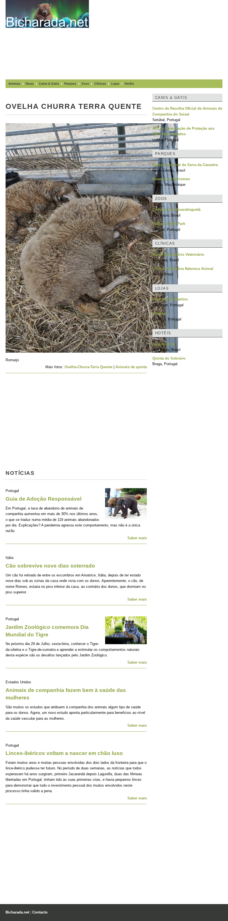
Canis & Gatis (49, 83)
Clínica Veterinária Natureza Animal (182, 269)
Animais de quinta (131, 367)
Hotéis (129, 83)
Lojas (115, 83)
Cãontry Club (163, 344)
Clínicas (100, 83)
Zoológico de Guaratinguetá (176, 209)
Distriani (159, 313)
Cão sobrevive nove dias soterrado (50, 566)
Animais (14, 83)
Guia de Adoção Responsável (43, 499)
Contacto (40, 912)
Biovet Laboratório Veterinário (178, 254)
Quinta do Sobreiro (168, 358)
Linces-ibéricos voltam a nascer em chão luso (64, 753)
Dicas (30, 83)
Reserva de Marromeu (171, 179)
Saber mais (137, 538)
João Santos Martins (170, 299)
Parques (70, 83)
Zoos (85, 83)
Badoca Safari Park (168, 224)
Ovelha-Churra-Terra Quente (88, 367)
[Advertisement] (161, 39)
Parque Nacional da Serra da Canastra (185, 165)
